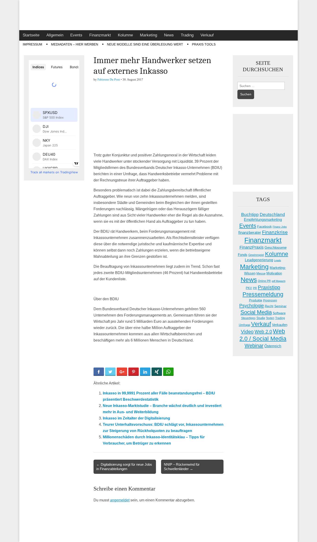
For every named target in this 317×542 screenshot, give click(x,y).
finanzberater (249, 232)
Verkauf (207, 35)
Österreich (272, 346)
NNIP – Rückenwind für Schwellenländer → (182, 466)
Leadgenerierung (259, 260)
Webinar (254, 345)
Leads (277, 260)
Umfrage (244, 325)
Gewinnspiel (256, 255)
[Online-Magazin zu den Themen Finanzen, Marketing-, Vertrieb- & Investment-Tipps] (158, 15)
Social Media (256, 312)
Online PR (264, 281)
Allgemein (54, 35)
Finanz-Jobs (280, 226)
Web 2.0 (263, 331)
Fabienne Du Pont (108, 79)
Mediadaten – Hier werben (74, 44)
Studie (260, 318)
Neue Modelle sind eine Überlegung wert (145, 44)
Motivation (274, 273)
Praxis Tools (204, 44)
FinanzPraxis (251, 247)
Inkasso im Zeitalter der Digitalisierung (136, 418)
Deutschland (272, 214)
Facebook (264, 226)
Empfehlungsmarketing (263, 220)
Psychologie (251, 305)
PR (255, 288)
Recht (269, 306)
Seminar (280, 306)
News (169, 35)
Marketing (148, 35)
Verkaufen (279, 325)
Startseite (31, 35)
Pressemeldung (263, 294)
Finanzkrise (275, 232)
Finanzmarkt (100, 35)
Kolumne (125, 35)
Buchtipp (250, 214)
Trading (187, 35)
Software (279, 313)
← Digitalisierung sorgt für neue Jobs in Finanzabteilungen (124, 466)
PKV (249, 288)
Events (76, 35)
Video (247, 331)
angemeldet (119, 500)
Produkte (255, 300)
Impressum (32, 44)
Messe (260, 273)
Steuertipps (248, 318)
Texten (270, 318)
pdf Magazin (278, 281)
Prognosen (270, 300)
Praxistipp (269, 287)
